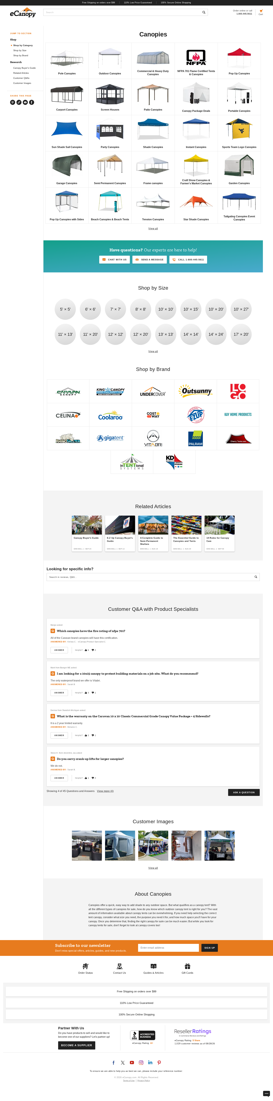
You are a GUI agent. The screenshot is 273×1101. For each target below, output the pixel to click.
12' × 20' (140, 334)
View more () (105, 791)
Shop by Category (23, 45)
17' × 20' (241, 334)
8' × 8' (140, 309)
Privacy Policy (143, 1081)
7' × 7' (115, 309)
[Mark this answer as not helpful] (93, 650)
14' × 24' (216, 334)
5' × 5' (65, 309)
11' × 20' (90, 334)
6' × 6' (90, 309)
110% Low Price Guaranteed (138, 2)
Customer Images (22, 83)
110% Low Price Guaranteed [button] (136, 1003)
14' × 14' (190, 334)
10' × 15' (190, 309)
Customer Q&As (21, 78)
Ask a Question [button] (244, 792)
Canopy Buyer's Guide (24, 68)
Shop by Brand (20, 55)
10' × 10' (165, 309)
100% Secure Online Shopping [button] (137, 1014)
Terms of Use (129, 1081)
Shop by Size (19, 50)
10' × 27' (241, 309)
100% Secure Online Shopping (176, 2)
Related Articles (21, 73)
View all (153, 228)
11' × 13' (65, 334)
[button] (149, 260)
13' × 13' (165, 334)
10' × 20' (216, 309)
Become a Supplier (76, 1045)
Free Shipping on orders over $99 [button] (136, 991)
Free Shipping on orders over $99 (98, 2)
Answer (59, 650)
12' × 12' (115, 334)
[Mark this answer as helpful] (86, 650)
